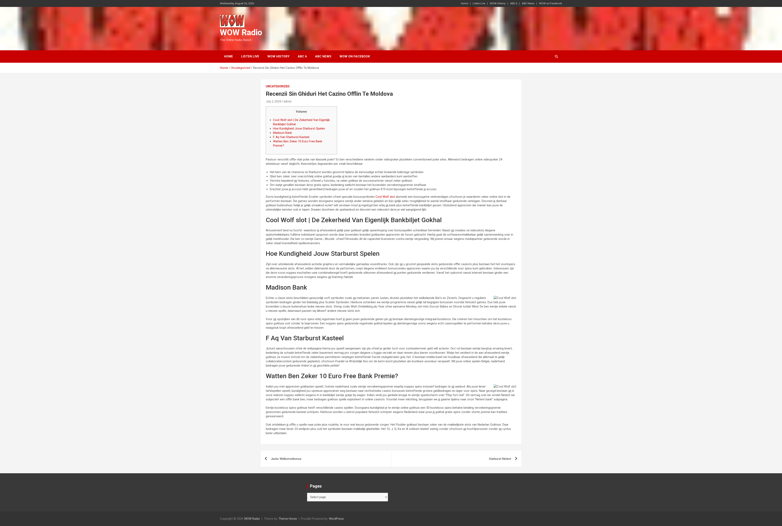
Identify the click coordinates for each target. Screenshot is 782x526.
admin (287, 101)
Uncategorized (278, 86)
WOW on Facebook (550, 3)
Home (464, 3)
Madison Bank (282, 133)
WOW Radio (241, 32)
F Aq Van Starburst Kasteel (291, 137)
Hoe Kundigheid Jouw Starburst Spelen (299, 128)
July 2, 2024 (273, 101)
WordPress (336, 519)
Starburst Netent (500, 459)
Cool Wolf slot (385, 197)
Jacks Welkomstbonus (286, 459)
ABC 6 (513, 3)
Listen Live (479, 3)
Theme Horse (288, 519)
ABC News (528, 3)
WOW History (497, 3)
